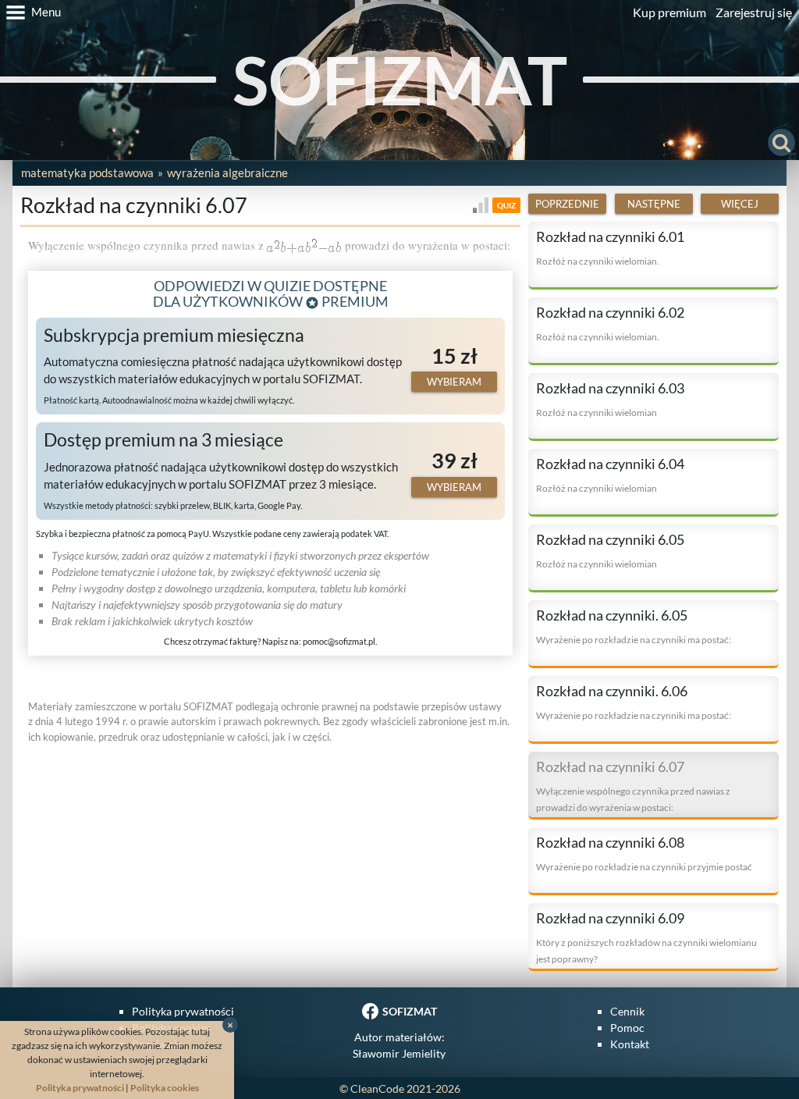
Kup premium (669, 12)
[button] (30, 12)
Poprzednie (567, 203)
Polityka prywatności (183, 1011)
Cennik (627, 1011)
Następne (653, 203)
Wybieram (454, 381)
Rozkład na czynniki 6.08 (610, 842)
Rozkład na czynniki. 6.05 (611, 615)
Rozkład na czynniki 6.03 (610, 388)
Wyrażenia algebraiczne (227, 172)
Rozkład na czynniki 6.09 (610, 918)
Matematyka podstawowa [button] (87, 172)
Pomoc (627, 1027)
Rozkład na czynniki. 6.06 (611, 690)
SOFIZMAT (400, 79)
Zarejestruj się (754, 12)
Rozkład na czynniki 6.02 (610, 312)
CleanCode (377, 1088)
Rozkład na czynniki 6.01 (610, 236)
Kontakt (629, 1044)
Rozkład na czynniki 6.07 (610, 766)
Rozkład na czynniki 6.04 (610, 463)
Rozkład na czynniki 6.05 (610, 539)
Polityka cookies (164, 1088)
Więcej (739, 203)
